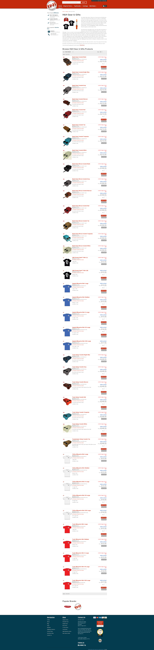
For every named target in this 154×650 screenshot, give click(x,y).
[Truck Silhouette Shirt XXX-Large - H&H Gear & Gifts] (67, 590)
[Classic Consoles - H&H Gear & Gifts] (67, 607)
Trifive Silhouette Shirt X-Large (80, 481)
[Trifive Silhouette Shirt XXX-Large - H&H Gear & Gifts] (67, 520)
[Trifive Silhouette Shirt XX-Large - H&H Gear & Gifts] (67, 505)
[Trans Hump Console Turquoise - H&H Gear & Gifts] (67, 420)
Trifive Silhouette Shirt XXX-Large (81, 510)
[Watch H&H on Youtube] (82, 645)
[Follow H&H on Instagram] (83, 645)
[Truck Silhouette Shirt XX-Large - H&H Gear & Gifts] (67, 576)
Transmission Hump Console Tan (81, 439)
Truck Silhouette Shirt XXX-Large (81, 580)
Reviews (49, 627)
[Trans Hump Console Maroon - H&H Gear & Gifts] (67, 390)
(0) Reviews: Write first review (78, 358)
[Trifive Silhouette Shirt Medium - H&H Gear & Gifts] (67, 478)
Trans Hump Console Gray (79, 367)
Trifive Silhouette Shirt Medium (80, 468)
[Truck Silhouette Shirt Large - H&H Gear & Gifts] (67, 534)
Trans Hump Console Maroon (80, 382)
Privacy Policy (50, 631)
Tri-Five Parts (65, 627)
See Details (104, 350)
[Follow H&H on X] (80, 645)
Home (48, 619)
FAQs (48, 625)
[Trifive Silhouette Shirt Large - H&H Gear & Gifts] (67, 464)
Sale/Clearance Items (67, 631)
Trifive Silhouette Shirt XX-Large (81, 495)
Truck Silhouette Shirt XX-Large (81, 566)
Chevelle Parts (66, 621)
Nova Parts (65, 625)
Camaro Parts (65, 619)
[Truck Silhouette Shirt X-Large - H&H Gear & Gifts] (67, 563)
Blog (48, 623)
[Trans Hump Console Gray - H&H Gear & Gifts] (67, 376)
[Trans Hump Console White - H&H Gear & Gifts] (67, 433)
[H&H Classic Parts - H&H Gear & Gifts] (78, 607)
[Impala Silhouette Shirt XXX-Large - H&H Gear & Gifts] (67, 351)
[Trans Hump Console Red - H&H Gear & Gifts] (67, 406)
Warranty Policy (50, 633)
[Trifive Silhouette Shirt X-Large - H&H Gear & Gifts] (67, 491)
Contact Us (49, 635)
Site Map (105, 649)
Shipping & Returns (51, 629)
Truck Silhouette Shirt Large (80, 524)
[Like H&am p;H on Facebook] (78, 645)
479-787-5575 (81, 619)
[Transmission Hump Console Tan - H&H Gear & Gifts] (67, 447)
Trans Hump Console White (79, 424)
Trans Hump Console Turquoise (80, 412)
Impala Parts (65, 623)
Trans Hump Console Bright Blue (81, 354)
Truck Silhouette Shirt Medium (80, 539)
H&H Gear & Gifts (66, 633)
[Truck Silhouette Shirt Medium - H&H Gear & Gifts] (67, 549)
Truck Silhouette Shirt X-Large (80, 553)
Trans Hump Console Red (79, 397)
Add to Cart (103, 376)
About (48, 621)
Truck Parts (65, 629)
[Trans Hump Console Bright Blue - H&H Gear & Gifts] (67, 363)
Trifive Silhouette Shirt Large (80, 454)
